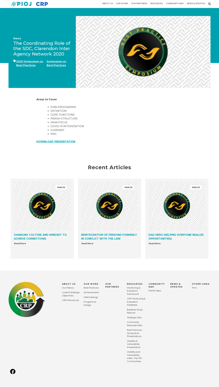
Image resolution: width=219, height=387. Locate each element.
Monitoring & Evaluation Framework (133, 290)
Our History (68, 287)
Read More (20, 243)
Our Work (122, 3)
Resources (156, 3)
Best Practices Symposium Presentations (134, 333)
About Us (107, 3)
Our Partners (139, 3)
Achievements (91, 292)
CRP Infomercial (70, 300)
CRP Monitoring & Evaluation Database (136, 301)
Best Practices (91, 287)
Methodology (91, 297)
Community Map (175, 3)
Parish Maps (155, 290)
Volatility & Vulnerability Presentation (133, 344)
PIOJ (194, 287)
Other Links (201, 284)
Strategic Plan (134, 317)
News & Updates (196, 3)
